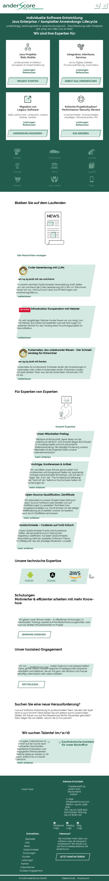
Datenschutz (68, 878)
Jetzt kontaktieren (72, 856)
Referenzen (29, 72)
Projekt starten (27, 81)
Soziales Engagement (31, 870)
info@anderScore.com (77, 801)
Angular (51, 580)
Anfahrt (73, 794)
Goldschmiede (31, 849)
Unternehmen (27, 867)
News (27, 846)
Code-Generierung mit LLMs (46, 267)
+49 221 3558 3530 (76, 805)
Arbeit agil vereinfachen (81, 81)
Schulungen (29, 853)
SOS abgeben (81, 133)
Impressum (83, 878)
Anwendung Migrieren (27, 133)
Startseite (30, 839)
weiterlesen (24, 296)
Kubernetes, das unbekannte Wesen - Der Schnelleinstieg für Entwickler (60, 351)
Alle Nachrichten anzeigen (31, 255)
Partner (25, 863)
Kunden (26, 856)
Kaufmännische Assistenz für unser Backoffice (78, 743)
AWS (73, 580)
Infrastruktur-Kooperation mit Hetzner (55, 308)
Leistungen (29, 70)
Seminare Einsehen (34, 634)
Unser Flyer (27, 789)
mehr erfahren (43, 457)
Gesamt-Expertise (65, 426)
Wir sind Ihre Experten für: (54, 33)
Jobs (27, 842)
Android (29, 580)
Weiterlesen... (31, 684)
